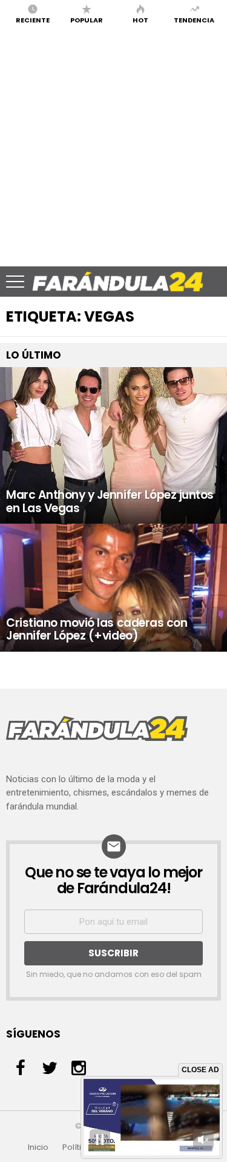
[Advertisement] (113, 146)
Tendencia (194, 19)
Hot (140, 19)
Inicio (38, 1147)
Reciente (33, 19)
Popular (86, 19)
